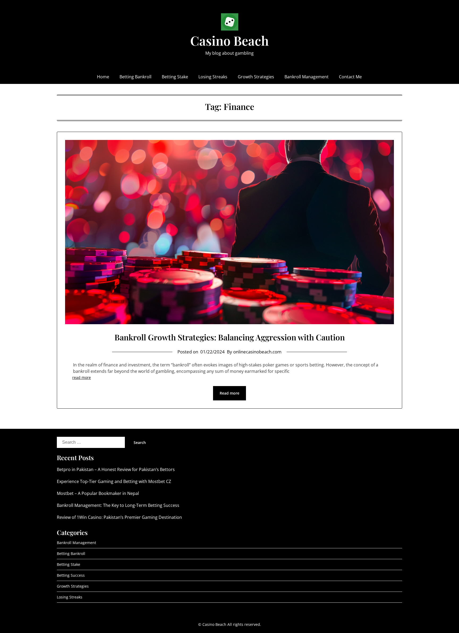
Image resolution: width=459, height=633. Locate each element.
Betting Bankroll (135, 77)
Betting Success (71, 575)
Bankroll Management (306, 77)
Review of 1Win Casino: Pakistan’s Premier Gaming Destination (119, 517)
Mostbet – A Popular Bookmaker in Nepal (98, 493)
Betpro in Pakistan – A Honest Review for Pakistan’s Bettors (116, 469)
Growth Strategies (256, 77)
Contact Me (350, 77)
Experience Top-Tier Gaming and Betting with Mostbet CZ (114, 481)
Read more (229, 393)
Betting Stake (175, 77)
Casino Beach (229, 40)
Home (103, 77)
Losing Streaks (212, 77)
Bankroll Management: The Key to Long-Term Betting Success (118, 505)
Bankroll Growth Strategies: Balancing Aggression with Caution (229, 337)
